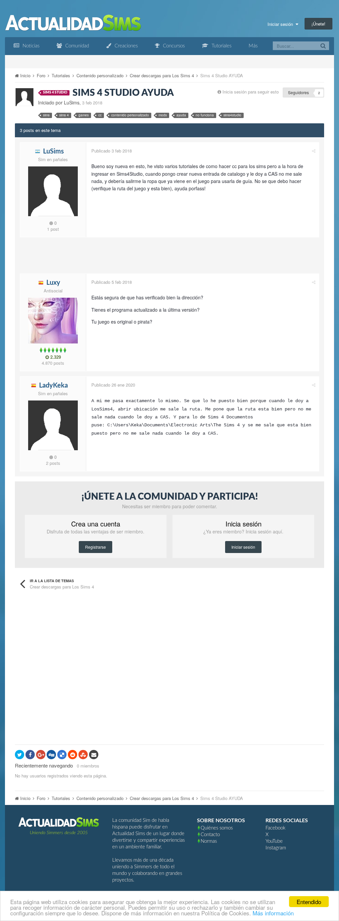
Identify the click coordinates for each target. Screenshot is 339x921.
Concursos (173, 45)
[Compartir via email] (93, 754)
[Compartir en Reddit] (72, 754)
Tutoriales (220, 45)
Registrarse (95, 547)
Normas (209, 841)
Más (253, 45)
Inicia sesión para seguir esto (250, 92)
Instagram (276, 847)
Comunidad (76, 45)
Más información (273, 913)
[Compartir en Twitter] (19, 754)
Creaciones (125, 45)
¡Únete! (318, 24)
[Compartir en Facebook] (30, 754)
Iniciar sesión (281, 24)
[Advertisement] (140, 257)
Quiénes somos (217, 828)
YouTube (274, 841)
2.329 (55, 357)
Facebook (275, 828)
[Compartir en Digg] (51, 754)
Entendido (309, 901)
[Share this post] (313, 151)
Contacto (210, 834)
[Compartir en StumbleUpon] (83, 754)
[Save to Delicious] (62, 754)
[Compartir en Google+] (40, 754)
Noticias (30, 45)
